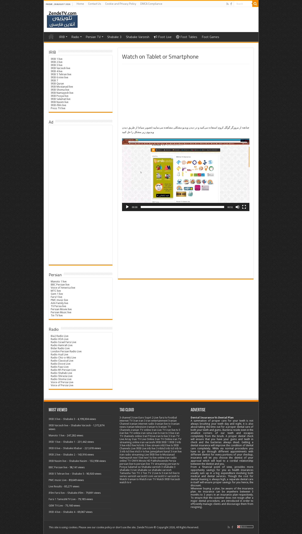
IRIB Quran (57, 83)
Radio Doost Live (60, 363)
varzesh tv (173, 476)
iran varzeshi (147, 442)
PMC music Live (58, 480)
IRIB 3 (172, 442)
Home (80, 3)
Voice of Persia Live (62, 382)
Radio (75, 36)
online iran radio (167, 457)
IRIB (62, 36)
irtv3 (137, 451)
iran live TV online (130, 433)
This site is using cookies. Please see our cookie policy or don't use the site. (92, 527)
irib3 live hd (133, 445)
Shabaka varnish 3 (152, 466)
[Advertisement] (185, 95)
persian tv (173, 463)
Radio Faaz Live (60, 366)
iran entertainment (157, 420)
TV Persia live (58, 306)
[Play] (127, 207)
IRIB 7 (54, 80)
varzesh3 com (145, 476)
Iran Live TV (159, 429)
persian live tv (128, 463)
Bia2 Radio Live (59, 336)
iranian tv (152, 426)
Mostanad (169, 454)
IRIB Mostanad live (62, 86)
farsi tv (163, 417)
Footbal (172, 417)
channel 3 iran (130, 417)
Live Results (55, 486)
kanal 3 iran (170, 451)
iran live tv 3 (173, 429)
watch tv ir (125, 482)
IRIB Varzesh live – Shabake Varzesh (70, 425)
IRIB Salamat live (60, 99)
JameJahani (156, 451)
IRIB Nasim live (59, 102)
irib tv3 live (128, 451)
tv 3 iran (163, 473)
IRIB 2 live (56, 62)
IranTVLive (149, 436)
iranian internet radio (142, 423)
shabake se (144, 470)
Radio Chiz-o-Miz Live (63, 357)
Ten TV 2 (136, 473)
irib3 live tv (166, 445)
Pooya (123, 466)
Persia (172, 460)
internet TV (126, 420)
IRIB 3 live (56, 65)
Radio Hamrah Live (62, 345)
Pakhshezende (159, 460)
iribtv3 (162, 448)
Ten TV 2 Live (150, 473)
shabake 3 (169, 466)
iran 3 (142, 420)
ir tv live (145, 451)
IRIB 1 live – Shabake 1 (62, 441)
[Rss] (227, 3)
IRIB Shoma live (60, 89)
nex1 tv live (150, 457)
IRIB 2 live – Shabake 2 (62, 454)
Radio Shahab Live (61, 372)
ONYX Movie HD (140, 460)
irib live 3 (152, 448)
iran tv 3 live (167, 433)
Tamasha (125, 473)
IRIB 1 (165, 442)
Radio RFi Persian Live (63, 369)
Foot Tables (188, 36)
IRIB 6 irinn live (59, 77)
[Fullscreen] (244, 207)
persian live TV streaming (151, 463)
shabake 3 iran (128, 470)
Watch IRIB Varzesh (168, 479)
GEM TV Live (56, 505)
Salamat (132, 466)
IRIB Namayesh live (62, 92)
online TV (125, 460)
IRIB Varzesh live (60, 68)
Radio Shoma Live (61, 379)
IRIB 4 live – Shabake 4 (62, 511)
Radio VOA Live (59, 339)
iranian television (136, 426)
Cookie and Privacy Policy (120, 3)
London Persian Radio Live (66, 351)
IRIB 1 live (56, 58)
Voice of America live (63, 287)
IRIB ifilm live (58, 105)
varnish (132, 476)
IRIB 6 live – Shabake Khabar (65, 448)
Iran (135, 420)
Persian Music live (61, 312)
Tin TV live (57, 315)
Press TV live (58, 108)
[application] (185, 175)
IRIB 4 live (56, 71)
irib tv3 (170, 448)
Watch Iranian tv (129, 479)
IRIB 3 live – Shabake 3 (62, 419)
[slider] (182, 207)
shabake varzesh (162, 470)
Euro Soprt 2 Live (148, 417)
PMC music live (59, 300)
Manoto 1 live (59, 281)
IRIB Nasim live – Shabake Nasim (68, 460)
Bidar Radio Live (60, 348)
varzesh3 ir (160, 476)
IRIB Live (141, 448)
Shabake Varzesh (137, 36)
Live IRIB (149, 454)
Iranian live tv (163, 423)
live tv (158, 454)
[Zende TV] (62, 19)
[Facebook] (231, 3)
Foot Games (210, 36)
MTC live (56, 290)
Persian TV (93, 36)
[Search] (255, 4)
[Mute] (237, 207)
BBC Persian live (60, 284)
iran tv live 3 (163, 436)
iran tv (156, 433)
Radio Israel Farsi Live (63, 342)
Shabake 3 (114, 36)
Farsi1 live (56, 296)
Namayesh (126, 457)
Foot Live (165, 36)
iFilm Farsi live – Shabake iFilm (66, 492)
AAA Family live (59, 303)
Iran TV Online (163, 439)
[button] (186, 175)
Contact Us (94, 3)
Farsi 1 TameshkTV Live (62, 499)
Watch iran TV (147, 479)
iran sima (146, 433)
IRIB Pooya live (59, 95)
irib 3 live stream (150, 445)
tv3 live (173, 473)
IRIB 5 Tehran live (61, 74)
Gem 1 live (57, 293)
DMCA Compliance (151, 3)
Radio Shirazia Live (62, 376)
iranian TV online (141, 429)
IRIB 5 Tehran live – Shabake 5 (66, 473)
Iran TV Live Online (143, 439)
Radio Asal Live (59, 354)
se (139, 466)
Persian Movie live (61, 309)
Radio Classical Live (62, 360)
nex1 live (138, 457)
